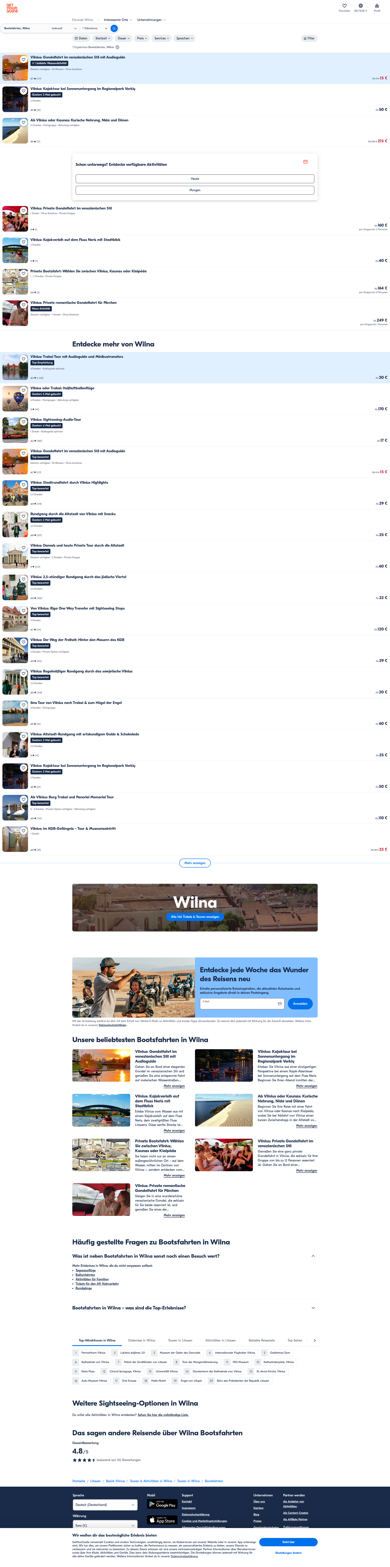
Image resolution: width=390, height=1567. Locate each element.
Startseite (78, 1481)
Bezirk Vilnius (115, 1481)
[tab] (97, 1340)
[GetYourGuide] (12, 8)
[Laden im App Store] (162, 1520)
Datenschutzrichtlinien (112, 1025)
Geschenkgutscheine (266, 1527)
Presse (257, 1521)
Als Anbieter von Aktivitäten (293, 1504)
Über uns (259, 1501)
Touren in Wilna (188, 1481)
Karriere (258, 1508)
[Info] (117, 47)
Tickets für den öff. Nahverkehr (97, 1284)
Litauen (95, 1481)
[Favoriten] (344, 5)
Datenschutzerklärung (195, 1514)
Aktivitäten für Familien (92, 1279)
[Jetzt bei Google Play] (162, 1504)
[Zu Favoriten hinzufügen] (23, 59)
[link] (195, 68)
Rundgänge (84, 1288)
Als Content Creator (295, 1513)
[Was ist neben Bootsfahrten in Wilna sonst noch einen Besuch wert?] (313, 1256)
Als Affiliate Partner (295, 1519)
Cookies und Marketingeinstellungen (204, 1521)
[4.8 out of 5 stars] (84, 1460)
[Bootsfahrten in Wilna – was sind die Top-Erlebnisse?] (313, 1307)
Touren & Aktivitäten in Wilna (151, 1481)
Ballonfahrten (85, 1275)
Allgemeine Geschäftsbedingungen (203, 1527)
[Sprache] (361, 5)
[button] (195, 68)
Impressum (189, 1508)
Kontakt (187, 1501)
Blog (256, 1514)
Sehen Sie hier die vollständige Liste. (163, 1415)
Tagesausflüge (86, 1270)
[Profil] (377, 5)
